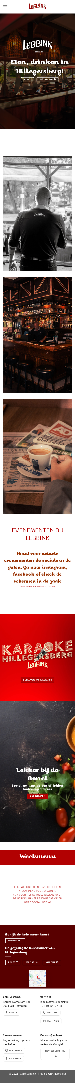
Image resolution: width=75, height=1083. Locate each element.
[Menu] (5, 7)
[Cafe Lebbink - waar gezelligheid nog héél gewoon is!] (37, 6)
